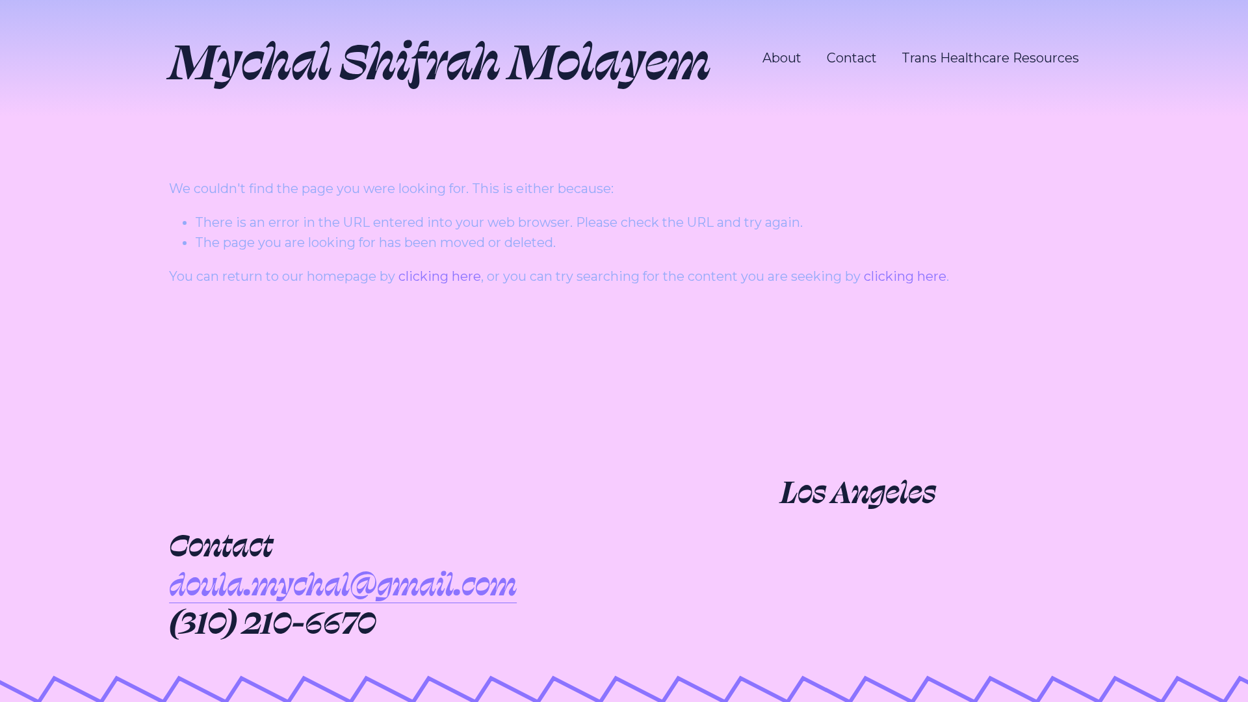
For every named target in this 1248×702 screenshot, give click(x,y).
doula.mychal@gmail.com (343, 582)
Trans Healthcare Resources (990, 58)
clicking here (439, 276)
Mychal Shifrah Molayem (439, 58)
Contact (852, 58)
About (781, 58)
